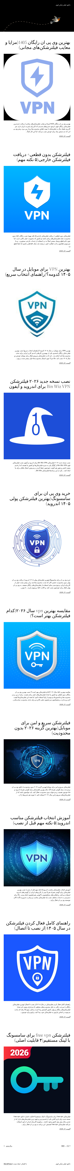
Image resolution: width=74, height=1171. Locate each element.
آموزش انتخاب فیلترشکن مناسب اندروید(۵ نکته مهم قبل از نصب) (40, 820)
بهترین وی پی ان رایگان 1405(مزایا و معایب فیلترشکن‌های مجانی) (37, 45)
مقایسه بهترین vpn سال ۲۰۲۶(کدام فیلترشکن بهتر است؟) (38, 613)
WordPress (8, 1164)
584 (62, 1146)
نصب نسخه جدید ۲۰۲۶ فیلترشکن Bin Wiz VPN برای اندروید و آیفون (39, 384)
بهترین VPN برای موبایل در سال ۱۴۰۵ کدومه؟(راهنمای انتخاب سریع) (37, 272)
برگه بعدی (8, 1146)
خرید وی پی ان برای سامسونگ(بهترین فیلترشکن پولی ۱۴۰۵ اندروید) (40, 498)
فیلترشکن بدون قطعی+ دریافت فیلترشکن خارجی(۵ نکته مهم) (41, 157)
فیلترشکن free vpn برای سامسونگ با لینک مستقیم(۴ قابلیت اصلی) (38, 1038)
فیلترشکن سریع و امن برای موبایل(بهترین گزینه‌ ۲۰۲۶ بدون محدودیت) (42, 728)
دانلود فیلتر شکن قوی (63, 5)
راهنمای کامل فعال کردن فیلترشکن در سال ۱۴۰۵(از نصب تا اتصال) (38, 925)
